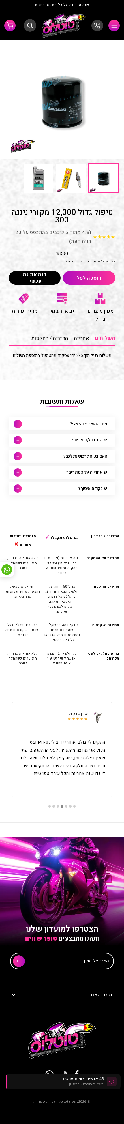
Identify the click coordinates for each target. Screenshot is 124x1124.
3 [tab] (66, 806)
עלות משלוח (106, 261)
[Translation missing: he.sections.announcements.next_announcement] (15, 5)
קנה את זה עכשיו (34, 278)
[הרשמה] (19, 961)
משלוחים (105, 338)
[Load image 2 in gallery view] (71, 178)
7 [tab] (49, 806)
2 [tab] (70, 806)
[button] (114, 25)
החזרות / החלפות (49, 338)
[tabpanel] (62, 749)
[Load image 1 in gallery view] (103, 178)
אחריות (81, 338)
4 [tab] (62, 806)
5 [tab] (58, 806)
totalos (70, 1101)
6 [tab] (53, 806)
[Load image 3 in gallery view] (38, 178)
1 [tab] (74, 806)
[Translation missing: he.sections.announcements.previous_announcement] (109, 5)
